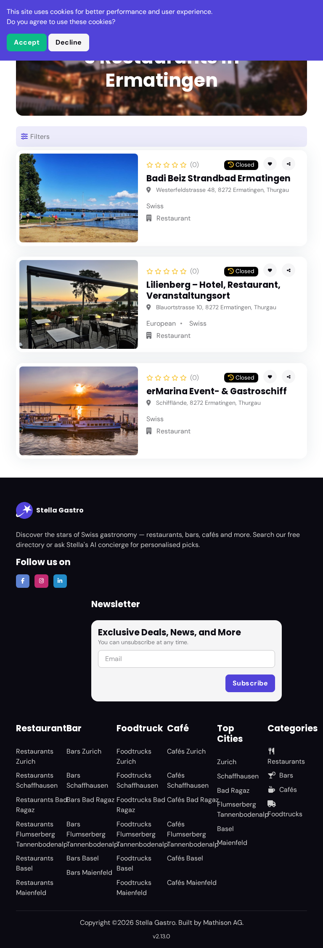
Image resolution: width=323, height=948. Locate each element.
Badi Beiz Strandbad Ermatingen (218, 178)
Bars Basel (82, 858)
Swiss (155, 206)
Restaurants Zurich (34, 756)
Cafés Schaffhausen (188, 780)
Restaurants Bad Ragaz (41, 804)
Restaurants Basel (34, 863)
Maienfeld (232, 842)
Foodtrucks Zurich (133, 756)
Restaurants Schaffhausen (37, 780)
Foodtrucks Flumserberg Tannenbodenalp (142, 834)
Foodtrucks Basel (133, 863)
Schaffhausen (238, 776)
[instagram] (41, 581)
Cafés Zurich (186, 751)
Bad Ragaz (233, 790)
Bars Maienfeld (89, 872)
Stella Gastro (60, 510)
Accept (27, 42)
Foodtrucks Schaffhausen (137, 780)
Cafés (288, 789)
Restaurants (286, 761)
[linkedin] (60, 581)
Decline (69, 42)
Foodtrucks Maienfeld (133, 887)
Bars (286, 775)
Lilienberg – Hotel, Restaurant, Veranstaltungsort (213, 290)
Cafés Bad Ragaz (193, 799)
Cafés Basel (185, 858)
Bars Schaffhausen (87, 780)
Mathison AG (222, 922)
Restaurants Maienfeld (34, 887)
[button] (288, 163)
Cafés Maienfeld (192, 882)
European (161, 323)
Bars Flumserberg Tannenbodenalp (92, 834)
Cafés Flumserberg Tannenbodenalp (193, 834)
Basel (225, 828)
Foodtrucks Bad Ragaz (140, 804)
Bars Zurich (83, 751)
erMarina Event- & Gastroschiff (216, 391)
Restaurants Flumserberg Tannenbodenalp (42, 834)
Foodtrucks (284, 814)
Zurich (226, 761)
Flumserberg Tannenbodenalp (243, 809)
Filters (39, 136)
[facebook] (22, 581)
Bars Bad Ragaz (90, 799)
